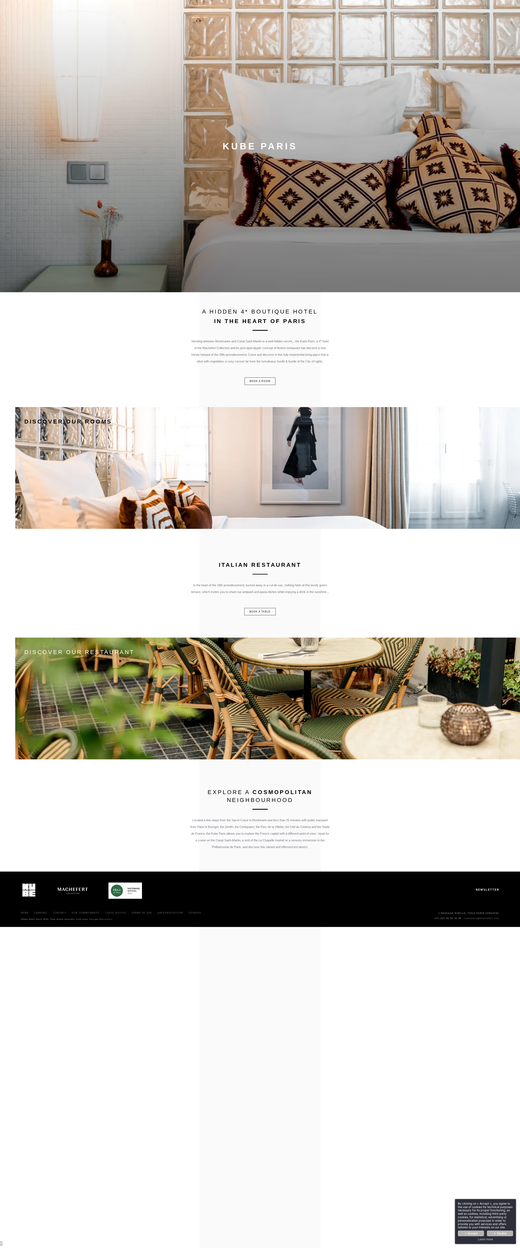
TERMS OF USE (141, 913)
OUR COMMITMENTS (85, 913)
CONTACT (59, 913)
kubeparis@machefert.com (482, 918)
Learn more (485, 1239)
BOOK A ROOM (260, 381)
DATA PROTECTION (170, 913)
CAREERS (41, 913)
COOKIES (194, 913)
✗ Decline (500, 1233)
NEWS (25, 913)
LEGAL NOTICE (115, 913)
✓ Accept (471, 1233)
